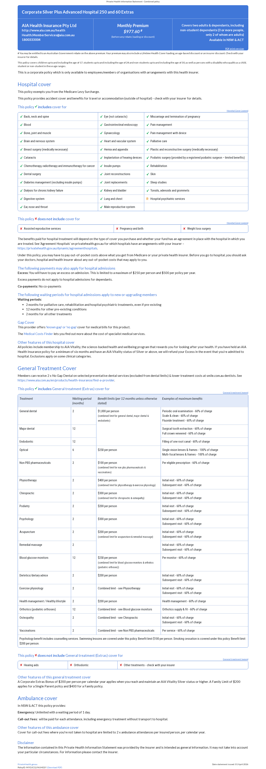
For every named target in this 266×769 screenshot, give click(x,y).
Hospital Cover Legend (237, 110)
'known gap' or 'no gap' (61, 327)
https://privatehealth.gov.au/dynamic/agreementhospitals (57, 248)
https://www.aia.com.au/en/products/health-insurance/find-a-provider (66, 380)
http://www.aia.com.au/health (43, 30)
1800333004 (31, 39)
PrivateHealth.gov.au (27, 764)
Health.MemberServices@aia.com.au (48, 35)
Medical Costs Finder (38, 334)
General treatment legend (235, 392)
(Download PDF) (54, 767)
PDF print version (234, 48)
